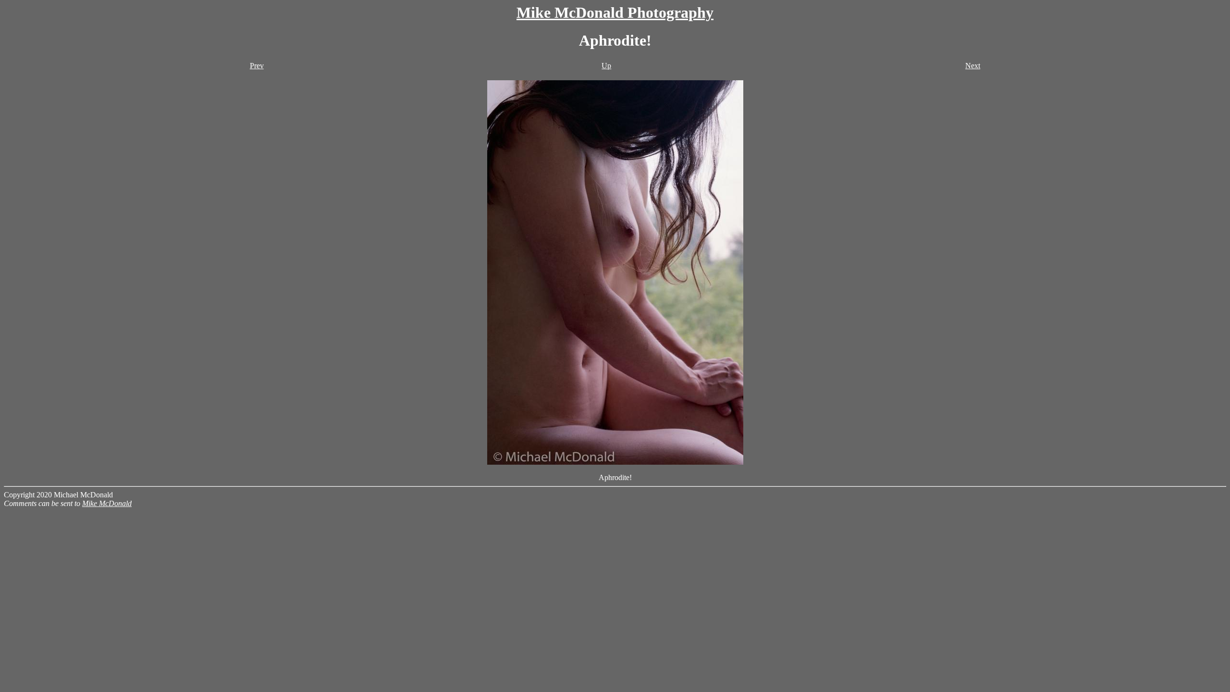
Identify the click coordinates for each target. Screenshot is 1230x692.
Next (972, 66)
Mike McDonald (107, 503)
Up (606, 66)
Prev (257, 66)
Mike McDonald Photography (615, 12)
